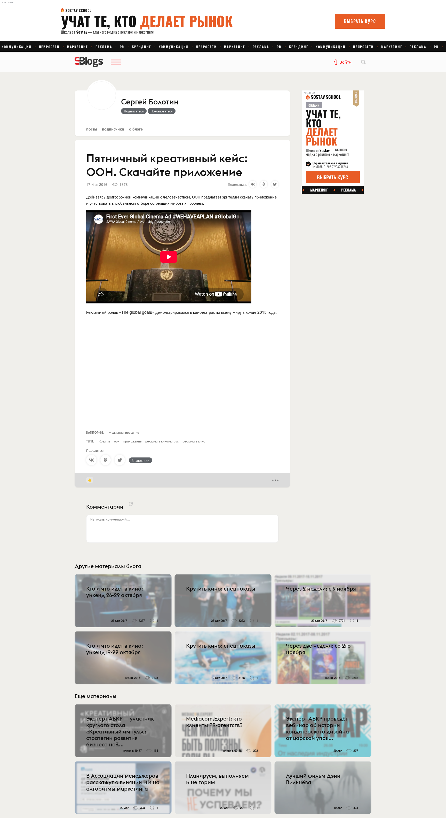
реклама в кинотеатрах (162, 441)
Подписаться (134, 110)
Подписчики (113, 129)
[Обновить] (131, 504)
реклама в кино (193, 441)
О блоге (136, 129)
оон (117, 441)
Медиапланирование (124, 432)
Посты (91, 129)
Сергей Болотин (150, 102)
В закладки (140, 460)
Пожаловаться (161, 110)
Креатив (104, 441)
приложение (132, 441)
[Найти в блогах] (363, 62)
